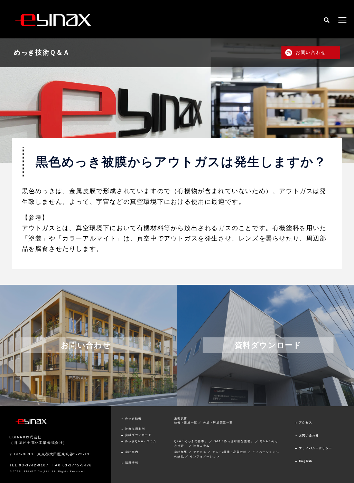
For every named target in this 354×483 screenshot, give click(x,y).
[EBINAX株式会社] (54, 19)
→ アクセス (304, 422)
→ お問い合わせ (307, 435)
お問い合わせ (311, 52)
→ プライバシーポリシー (313, 448)
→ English (304, 461)
